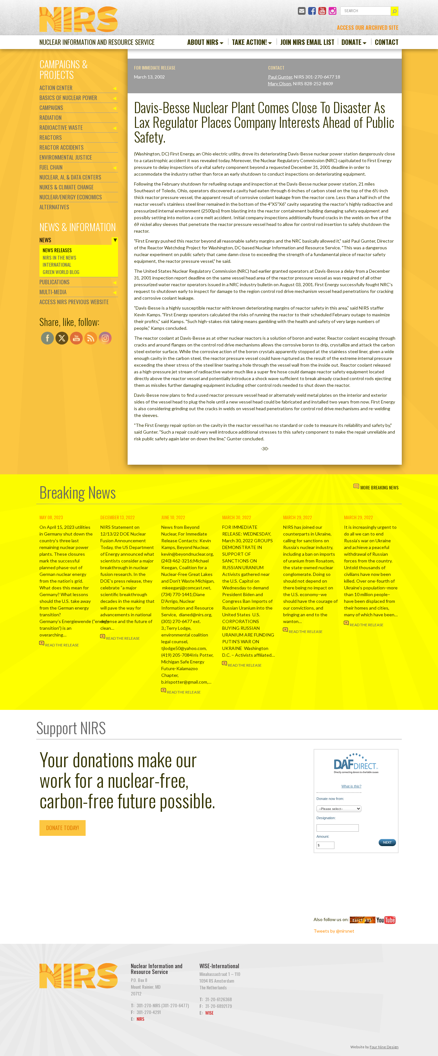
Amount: (322, 836)
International (57, 264)
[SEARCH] (395, 11)
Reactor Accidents (61, 147)
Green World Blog (61, 271)
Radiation (50, 117)
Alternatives (54, 207)
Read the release (62, 645)
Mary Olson (279, 83)
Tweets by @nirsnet (334, 931)
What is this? (351, 786)
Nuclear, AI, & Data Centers (70, 177)
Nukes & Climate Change (66, 187)
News (45, 240)
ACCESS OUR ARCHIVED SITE (368, 27)
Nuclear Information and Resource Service (97, 42)
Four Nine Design (384, 1047)
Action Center (55, 88)
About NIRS (202, 42)
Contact (387, 42)
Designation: (326, 818)
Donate (351, 42)
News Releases (57, 250)
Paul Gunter (280, 76)
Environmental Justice (65, 157)
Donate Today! (62, 828)
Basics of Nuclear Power (68, 98)
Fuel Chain (51, 167)
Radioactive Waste (61, 127)
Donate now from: (330, 799)
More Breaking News (379, 487)
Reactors (50, 137)
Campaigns (51, 108)
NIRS (140, 1018)
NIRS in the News (59, 257)
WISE (209, 1012)
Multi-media (52, 292)
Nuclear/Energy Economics (70, 197)
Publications (54, 282)
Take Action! (249, 42)
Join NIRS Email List (307, 42)
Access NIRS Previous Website (74, 302)
